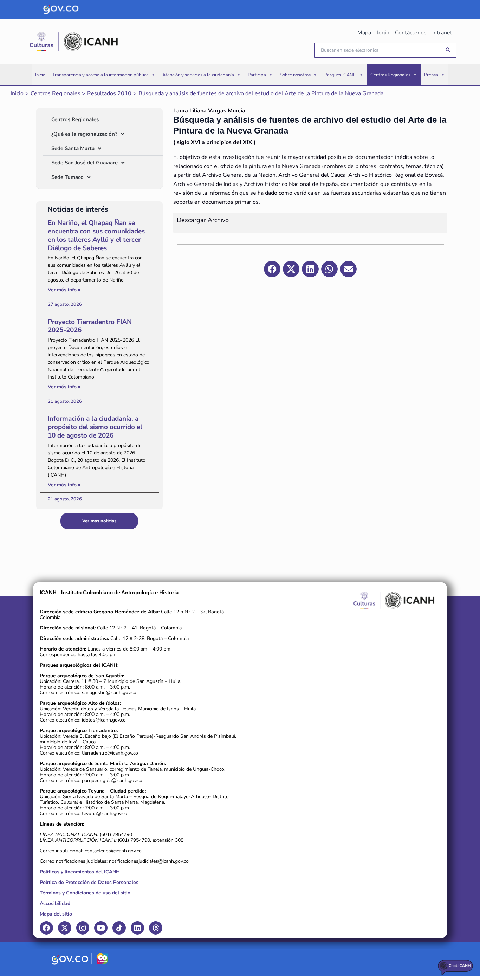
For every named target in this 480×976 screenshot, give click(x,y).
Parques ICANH (340, 75)
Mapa (364, 33)
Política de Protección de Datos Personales (89, 882)
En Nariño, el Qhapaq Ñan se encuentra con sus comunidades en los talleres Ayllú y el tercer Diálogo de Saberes (96, 235)
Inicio (40, 75)
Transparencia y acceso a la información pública (100, 75)
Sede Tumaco (67, 177)
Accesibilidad (55, 903)
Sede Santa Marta (73, 148)
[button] (448, 50)
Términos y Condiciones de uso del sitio (85, 893)
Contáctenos (411, 33)
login (383, 33)
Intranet (442, 33)
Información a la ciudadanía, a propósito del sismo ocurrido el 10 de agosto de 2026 (95, 427)
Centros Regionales (390, 75)
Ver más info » (64, 289)
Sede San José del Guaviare (84, 162)
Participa (257, 75)
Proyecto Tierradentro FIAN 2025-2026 (90, 326)
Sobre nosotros (295, 75)
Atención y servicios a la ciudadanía (198, 75)
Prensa (431, 75)
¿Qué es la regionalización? (84, 133)
